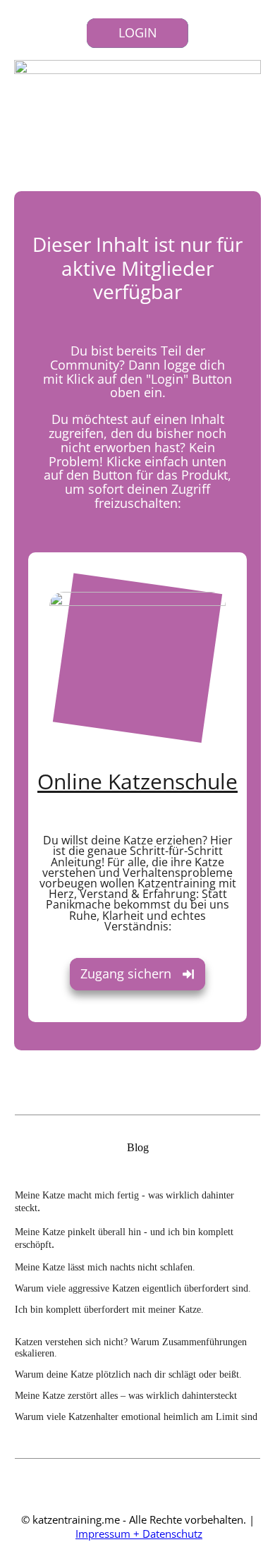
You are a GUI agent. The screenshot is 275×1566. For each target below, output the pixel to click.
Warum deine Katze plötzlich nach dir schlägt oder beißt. (128, 1374)
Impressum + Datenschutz (138, 1533)
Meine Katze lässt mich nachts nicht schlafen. (105, 1267)
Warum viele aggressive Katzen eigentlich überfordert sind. (133, 1288)
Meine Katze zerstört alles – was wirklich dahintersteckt (126, 1395)
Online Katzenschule (137, 781)
